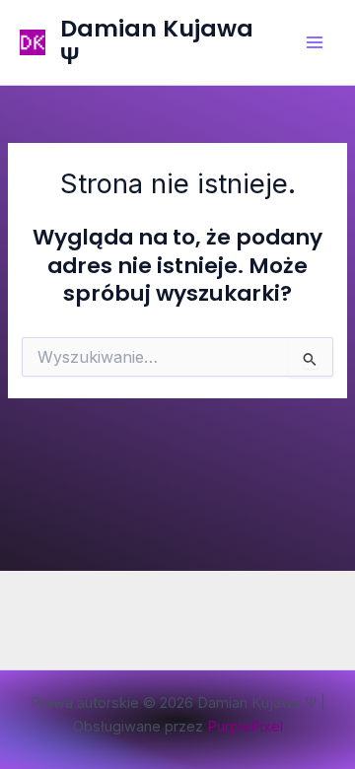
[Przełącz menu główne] (314, 42)
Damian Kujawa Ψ (156, 42)
